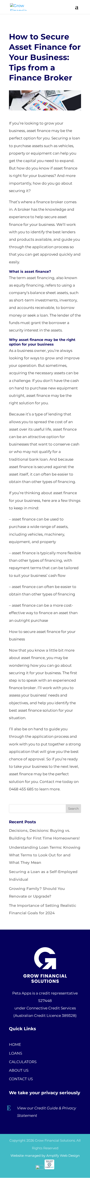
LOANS (15, 1053)
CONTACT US (21, 1079)
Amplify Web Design (63, 1155)
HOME (15, 1044)
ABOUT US (18, 1070)
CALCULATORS (22, 1062)
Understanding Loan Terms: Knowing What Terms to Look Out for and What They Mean (44, 854)
